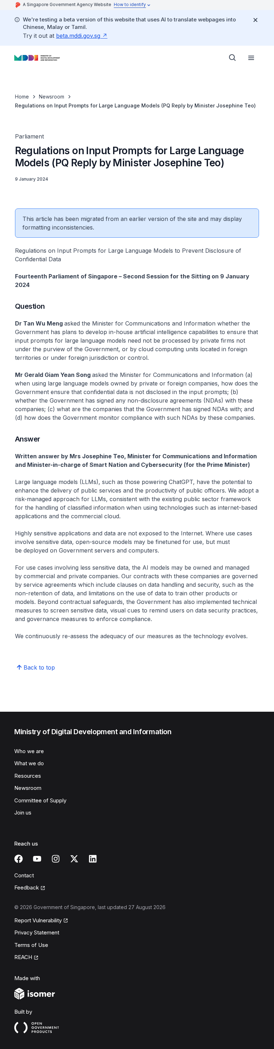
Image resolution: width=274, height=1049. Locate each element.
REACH (23, 957)
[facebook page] (18, 858)
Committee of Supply (40, 800)
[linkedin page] (92, 858)
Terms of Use (31, 945)
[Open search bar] (232, 57)
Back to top (39, 667)
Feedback (26, 887)
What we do (29, 763)
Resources (27, 775)
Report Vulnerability (38, 920)
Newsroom (51, 97)
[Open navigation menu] (251, 57)
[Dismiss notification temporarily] (255, 20)
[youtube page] (37, 858)
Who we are (29, 751)
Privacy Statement (36, 932)
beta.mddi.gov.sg (78, 35)
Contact (24, 875)
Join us (22, 812)
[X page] (74, 858)
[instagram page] (55, 858)
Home (22, 97)
